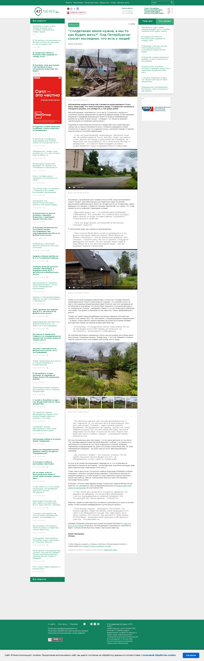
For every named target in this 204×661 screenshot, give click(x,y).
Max (98, 624)
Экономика (78, 2)
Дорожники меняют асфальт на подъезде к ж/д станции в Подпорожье (46, 391)
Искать (172, 2)
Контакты (62, 624)
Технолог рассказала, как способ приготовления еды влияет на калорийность (45, 517)
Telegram (95, 624)
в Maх (108, 546)
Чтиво (113, 2)
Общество (104, 2)
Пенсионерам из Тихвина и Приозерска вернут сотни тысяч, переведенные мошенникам (45, 287)
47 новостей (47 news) (118, 624)
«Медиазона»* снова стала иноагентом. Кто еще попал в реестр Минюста (46, 155)
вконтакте (71, 9)
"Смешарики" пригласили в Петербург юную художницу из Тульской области (46, 542)
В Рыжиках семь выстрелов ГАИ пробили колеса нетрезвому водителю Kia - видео (154, 49)
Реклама (74, 624)
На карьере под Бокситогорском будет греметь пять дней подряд (45, 204)
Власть (69, 2)
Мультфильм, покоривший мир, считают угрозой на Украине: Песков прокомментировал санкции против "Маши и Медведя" (47, 556)
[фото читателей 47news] (101, 369)
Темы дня (147, 21)
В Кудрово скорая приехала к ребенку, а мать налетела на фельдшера (155, 59)
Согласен (191, 655)
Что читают (165, 21)
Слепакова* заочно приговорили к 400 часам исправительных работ (45, 430)
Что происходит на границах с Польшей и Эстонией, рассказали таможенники (46, 192)
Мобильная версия (68, 9)
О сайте (51, 624)
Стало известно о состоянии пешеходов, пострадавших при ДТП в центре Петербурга (46, 491)
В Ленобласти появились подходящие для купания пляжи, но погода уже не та (45, 142)
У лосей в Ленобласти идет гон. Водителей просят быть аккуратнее (154, 79)
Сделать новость (77, 12)
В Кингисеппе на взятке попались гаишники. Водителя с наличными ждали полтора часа (156, 69)
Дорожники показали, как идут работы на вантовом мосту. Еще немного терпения (46, 504)
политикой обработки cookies (159, 655)
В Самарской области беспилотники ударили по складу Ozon (153, 38)
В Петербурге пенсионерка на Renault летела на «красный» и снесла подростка (47, 44)
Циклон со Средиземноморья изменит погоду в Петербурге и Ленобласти (46, 300)
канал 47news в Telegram (94, 546)
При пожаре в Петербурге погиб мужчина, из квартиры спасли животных (46, 529)
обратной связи (110, 550)
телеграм (74, 9)
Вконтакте (91, 624)
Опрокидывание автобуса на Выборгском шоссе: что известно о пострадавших (46, 325)
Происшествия (91, 2)
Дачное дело (123, 2)
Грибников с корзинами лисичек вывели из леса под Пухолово (46, 247)
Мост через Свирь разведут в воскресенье (46, 569)
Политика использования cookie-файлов (66, 633)
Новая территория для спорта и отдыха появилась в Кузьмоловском (47, 364)
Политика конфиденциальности (62, 628)
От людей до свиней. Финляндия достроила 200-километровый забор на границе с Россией (45, 417)
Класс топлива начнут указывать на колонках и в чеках (45, 179)
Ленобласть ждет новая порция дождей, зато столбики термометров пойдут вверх (44, 30)
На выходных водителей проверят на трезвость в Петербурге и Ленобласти (45, 167)
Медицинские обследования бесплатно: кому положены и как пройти (154, 89)
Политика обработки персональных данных (68, 631)
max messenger (77, 9)
